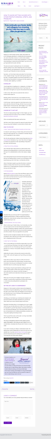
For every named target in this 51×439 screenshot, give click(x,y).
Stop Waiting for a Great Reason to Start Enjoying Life (43, 62)
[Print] (1, 222)
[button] (25, 2)
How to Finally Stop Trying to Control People (43, 67)
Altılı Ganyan (41, 96)
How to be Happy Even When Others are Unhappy (43, 57)
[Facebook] (1, 212)
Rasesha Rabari (42, 90)
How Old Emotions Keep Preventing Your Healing (43, 53)
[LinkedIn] (1, 217)
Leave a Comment (20, 20)
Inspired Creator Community (20, 332)
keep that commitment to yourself (11, 116)
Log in (40, 148)
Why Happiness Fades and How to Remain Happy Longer (43, 93)
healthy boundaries (11, 173)
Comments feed (42, 152)
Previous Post (4, 389)
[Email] (1, 220)
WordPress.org (42, 154)
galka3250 (12, 378)
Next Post (32, 389)
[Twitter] (1, 215)
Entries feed (41, 150)
